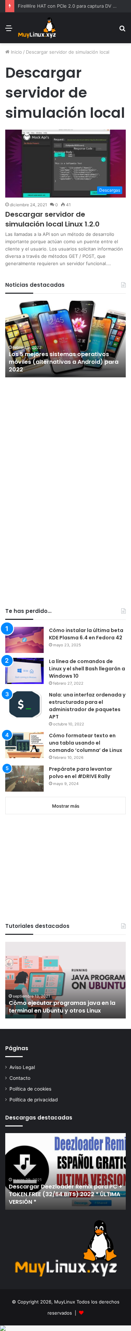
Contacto (19, 1078)
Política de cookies (30, 1089)
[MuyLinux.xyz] (36, 27)
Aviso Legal (22, 1067)
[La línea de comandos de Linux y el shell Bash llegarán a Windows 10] (24, 671)
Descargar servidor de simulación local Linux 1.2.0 (52, 219)
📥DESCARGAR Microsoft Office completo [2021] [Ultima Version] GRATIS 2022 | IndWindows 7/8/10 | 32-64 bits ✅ (64, 1190)
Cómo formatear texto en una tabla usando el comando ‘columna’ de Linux (85, 743)
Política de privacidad (33, 1099)
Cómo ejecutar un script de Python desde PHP (59, 1007)
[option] (65, 339)
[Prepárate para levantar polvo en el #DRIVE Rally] (24, 778)
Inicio (15, 52)
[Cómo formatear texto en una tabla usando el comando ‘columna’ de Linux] (24, 745)
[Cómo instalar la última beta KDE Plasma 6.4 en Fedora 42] (24, 640)
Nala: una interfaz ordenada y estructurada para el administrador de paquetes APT (87, 705)
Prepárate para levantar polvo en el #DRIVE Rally (80, 772)
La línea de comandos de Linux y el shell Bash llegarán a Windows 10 (87, 668)
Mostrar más (65, 806)
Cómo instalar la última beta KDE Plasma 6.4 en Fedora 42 (86, 634)
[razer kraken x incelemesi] (65, 1328)
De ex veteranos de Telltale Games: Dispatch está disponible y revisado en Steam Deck (64, 362)
